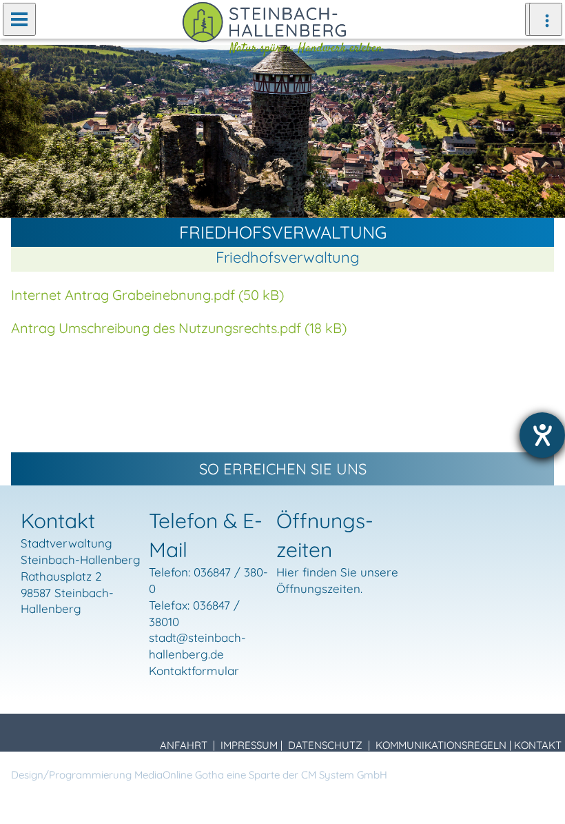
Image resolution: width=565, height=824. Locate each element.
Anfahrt (183, 745)
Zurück (20, 130)
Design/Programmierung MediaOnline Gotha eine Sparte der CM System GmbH (199, 774)
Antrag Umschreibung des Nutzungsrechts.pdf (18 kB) (179, 327)
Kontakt (538, 745)
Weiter (544, 130)
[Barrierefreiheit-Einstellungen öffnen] (542, 435)
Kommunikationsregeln (441, 745)
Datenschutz (325, 745)
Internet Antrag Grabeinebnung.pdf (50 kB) (147, 294)
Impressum (249, 745)
